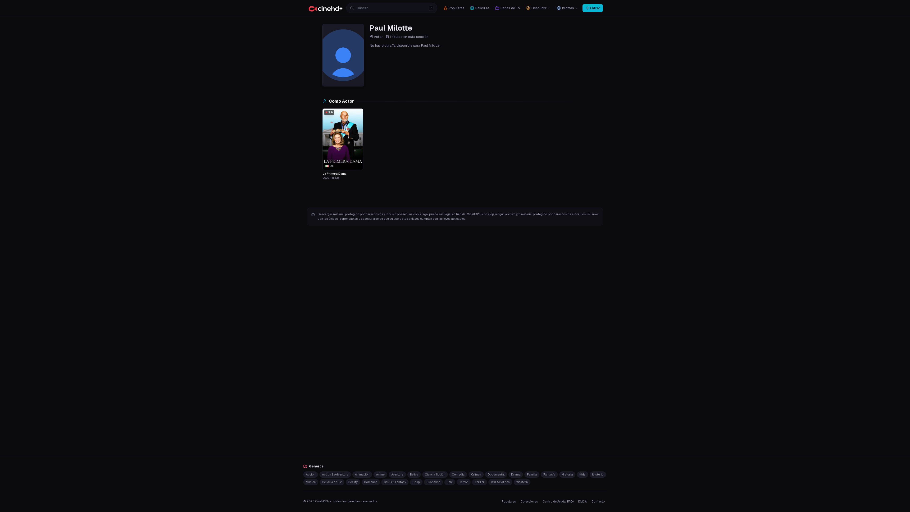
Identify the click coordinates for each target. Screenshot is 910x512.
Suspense (433, 482)
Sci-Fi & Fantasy (395, 482)
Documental (496, 474)
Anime (380, 474)
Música (311, 482)
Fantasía (549, 474)
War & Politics (500, 482)
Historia (567, 474)
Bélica (414, 474)
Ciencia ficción (435, 474)
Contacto (598, 501)
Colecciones (529, 501)
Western (522, 482)
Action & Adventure (335, 474)
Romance (370, 482)
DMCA (582, 501)
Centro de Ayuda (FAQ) (558, 501)
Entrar (595, 8)
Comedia (458, 474)
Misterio (598, 474)
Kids (582, 474)
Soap (416, 482)
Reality (353, 482)
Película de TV (332, 482)
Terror (463, 482)
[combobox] (391, 8)
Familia (532, 474)
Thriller (479, 482)
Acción (310, 474)
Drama (515, 474)
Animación (362, 474)
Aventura (397, 474)
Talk (450, 482)
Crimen (476, 474)
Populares (509, 501)
